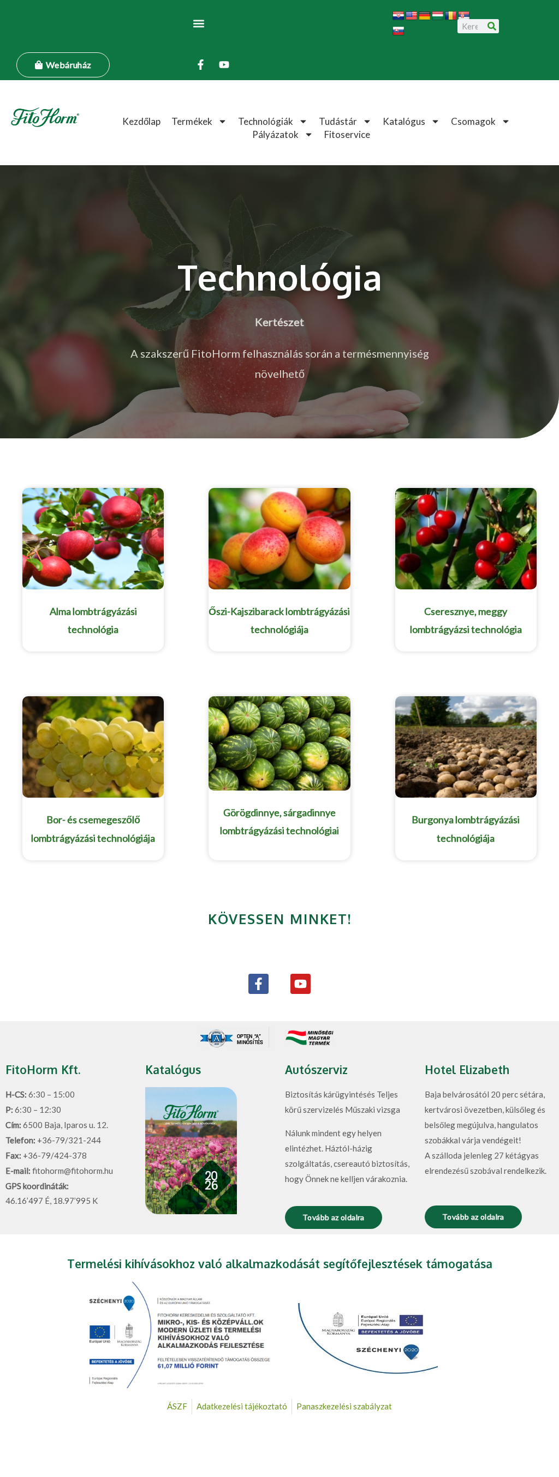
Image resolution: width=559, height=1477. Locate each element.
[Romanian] (451, 16)
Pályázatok (275, 134)
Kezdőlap (141, 121)
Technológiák (265, 121)
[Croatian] (399, 16)
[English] (412, 16)
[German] (425, 16)
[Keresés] (492, 26)
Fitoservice (347, 134)
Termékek (191, 121)
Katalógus (404, 121)
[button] (199, 23)
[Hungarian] (438, 16)
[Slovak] (399, 31)
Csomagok (473, 121)
